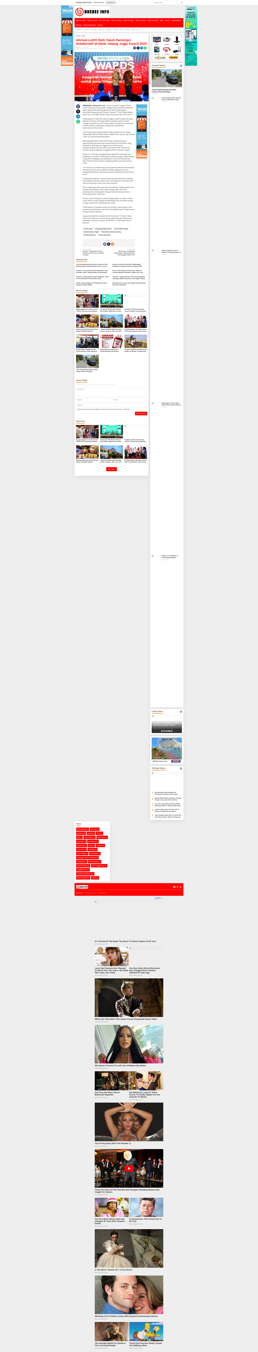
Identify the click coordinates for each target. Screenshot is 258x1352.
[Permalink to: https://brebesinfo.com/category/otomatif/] (181, 66)
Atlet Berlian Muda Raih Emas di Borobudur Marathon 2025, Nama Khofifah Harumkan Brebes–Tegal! (166, 793)
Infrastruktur (89, 837)
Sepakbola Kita (83, 870)
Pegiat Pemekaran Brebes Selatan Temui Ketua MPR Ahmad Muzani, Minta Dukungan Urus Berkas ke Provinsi (166, 724)
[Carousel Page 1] (162, 731)
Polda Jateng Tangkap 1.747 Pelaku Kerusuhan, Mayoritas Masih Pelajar (91, 284)
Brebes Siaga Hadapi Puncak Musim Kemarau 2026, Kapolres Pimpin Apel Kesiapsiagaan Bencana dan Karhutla (86, 350)
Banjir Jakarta (82, 829)
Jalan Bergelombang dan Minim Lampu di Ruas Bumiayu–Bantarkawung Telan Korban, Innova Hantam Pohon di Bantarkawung (92, 265)
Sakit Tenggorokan (99, 866)
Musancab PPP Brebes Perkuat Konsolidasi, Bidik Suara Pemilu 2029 (110, 310)
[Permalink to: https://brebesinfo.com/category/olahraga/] (181, 768)
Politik (91, 48)
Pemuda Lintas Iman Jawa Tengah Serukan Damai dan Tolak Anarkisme (129, 284)
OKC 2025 (81, 849)
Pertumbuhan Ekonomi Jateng (111, 232)
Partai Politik (82, 853)
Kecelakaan (93, 841)
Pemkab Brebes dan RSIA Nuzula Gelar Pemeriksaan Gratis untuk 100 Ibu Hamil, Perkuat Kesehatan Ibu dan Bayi (135, 330)
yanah (95, 878)
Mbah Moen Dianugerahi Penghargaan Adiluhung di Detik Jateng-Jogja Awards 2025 (124, 252)
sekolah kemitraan (90, 235)
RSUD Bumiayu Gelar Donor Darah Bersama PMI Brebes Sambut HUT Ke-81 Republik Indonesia (109, 350)
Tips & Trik (96, 48)
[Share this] (134, 47)
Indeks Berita (102, 893)
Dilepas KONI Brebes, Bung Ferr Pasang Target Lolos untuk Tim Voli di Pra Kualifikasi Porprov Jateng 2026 (168, 799)
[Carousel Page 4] (169, 731)
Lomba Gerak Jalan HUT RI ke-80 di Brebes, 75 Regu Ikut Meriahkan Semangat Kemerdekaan (167, 810)
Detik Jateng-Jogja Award (103, 229)
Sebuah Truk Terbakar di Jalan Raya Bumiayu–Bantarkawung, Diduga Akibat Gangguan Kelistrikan (172, 556)
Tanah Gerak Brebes (85, 874)
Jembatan (81, 841)
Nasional (86, 48)
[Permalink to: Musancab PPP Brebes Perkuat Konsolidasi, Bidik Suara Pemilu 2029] (111, 301)
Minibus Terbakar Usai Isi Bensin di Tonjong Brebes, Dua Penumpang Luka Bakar (172, 251)
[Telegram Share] (141, 47)
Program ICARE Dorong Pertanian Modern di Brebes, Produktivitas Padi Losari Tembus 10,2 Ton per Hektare (135, 350)
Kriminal (100, 845)
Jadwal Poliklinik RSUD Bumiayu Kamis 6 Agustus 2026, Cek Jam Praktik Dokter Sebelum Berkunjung (110, 330)
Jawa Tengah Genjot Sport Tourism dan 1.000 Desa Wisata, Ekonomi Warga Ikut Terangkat (168, 816)
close (71, 6)
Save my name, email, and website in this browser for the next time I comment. (104, 409)
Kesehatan (81, 845)
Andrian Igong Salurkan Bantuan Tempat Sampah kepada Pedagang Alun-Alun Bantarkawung (87, 330)
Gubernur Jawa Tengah (91, 232)
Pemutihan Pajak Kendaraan (87, 857)
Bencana (95, 829)
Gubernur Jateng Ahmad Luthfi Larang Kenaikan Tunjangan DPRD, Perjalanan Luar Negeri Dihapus (128, 277)
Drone (91, 833)
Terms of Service (90, 893)
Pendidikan (81, 862)
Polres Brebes (94, 862)
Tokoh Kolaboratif (104, 235)
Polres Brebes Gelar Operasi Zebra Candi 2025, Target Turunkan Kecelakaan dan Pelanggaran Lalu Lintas (171, 98)
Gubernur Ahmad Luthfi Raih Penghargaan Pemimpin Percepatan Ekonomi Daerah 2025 (127, 265)
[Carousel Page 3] (167, 731)
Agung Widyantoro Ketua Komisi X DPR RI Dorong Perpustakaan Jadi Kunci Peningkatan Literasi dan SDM (87, 310)
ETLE (99, 833)
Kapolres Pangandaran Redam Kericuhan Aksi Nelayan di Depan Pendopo (93, 252)
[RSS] (112, 244)
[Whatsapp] (145, 47)
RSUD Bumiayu (83, 866)
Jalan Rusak (102, 837)
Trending (101, 48)
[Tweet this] (138, 47)
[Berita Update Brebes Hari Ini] (92, 11)
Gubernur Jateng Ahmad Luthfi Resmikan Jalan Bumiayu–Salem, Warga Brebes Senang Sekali (92, 271)
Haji (79, 837)
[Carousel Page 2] (164, 731)
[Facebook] (104, 244)
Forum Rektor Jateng (121, 229)
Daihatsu (81, 833)
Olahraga (92, 849)
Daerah (82, 48)
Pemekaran (95, 853)
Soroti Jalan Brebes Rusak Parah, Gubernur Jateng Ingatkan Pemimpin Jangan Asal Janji (127, 271)
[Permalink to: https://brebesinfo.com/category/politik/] (181, 711)
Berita (77, 48)
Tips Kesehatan (83, 878)
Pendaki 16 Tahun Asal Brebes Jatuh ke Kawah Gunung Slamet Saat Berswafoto (135, 310)
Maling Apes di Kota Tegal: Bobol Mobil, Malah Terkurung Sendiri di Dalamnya (172, 404)
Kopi (91, 845)
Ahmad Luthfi (88, 229)
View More (111, 469)
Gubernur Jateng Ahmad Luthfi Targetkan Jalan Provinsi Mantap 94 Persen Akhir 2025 (92, 277)
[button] (181, 2)
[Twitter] (108, 244)
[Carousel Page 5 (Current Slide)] (172, 731)
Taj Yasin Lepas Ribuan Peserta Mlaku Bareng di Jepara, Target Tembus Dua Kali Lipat (167, 804)
